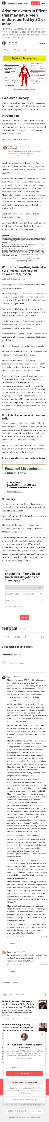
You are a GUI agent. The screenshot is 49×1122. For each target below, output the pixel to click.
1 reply (12, 971)
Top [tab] (4, 994)
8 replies (13, 944)
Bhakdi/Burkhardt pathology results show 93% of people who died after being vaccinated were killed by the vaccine (18, 1027)
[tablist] (12, 654)
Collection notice (40, 1105)
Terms (29, 1105)
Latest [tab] (10, 994)
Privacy (23, 1105)
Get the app (36, 1111)
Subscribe (35, 3)
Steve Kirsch (12, 42)
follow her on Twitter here (21, 452)
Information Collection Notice (32, 1090)
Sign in (44, 3)
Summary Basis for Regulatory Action (28, 259)
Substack (12, 1117)
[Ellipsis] (46, 677)
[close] (42, 1034)
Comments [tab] (7, 654)
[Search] (44, 994)
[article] (24, 1010)
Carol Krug (11, 952)
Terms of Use (37, 1088)
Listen (43, 43)
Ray (8, 677)
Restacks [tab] (17, 654)
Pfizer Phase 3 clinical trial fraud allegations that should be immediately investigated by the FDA (24, 507)
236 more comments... (10, 982)
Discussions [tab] (20, 994)
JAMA (7, 303)
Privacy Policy (26, 1093)
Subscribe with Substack (26, 1082)
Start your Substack (18, 1111)
